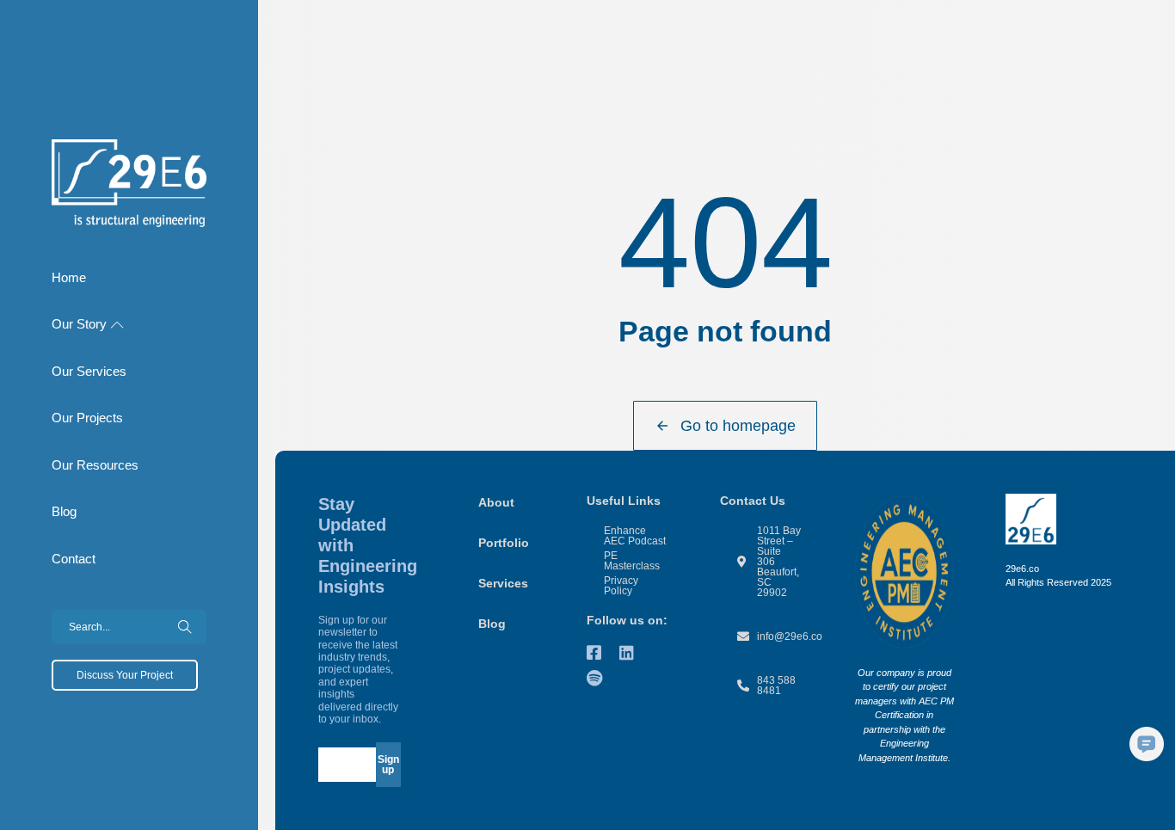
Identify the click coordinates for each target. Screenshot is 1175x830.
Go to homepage (738, 425)
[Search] (185, 627)
